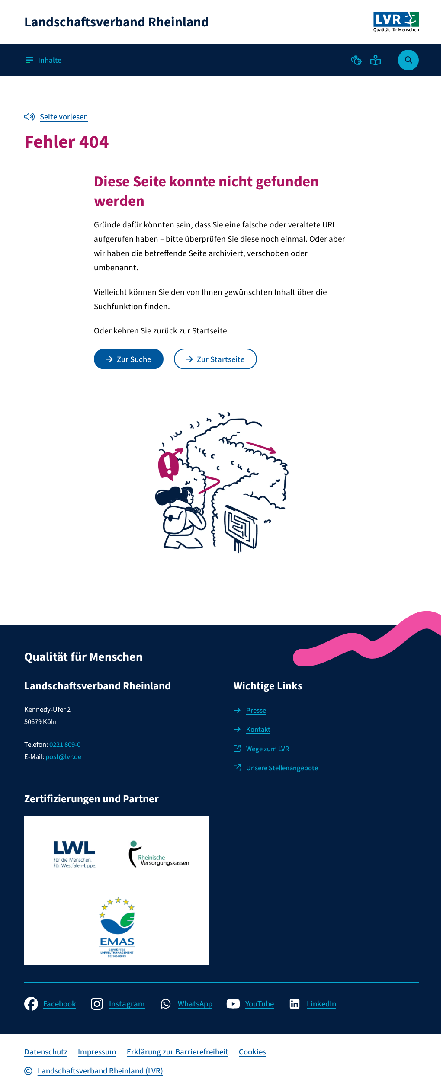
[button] (356, 60)
